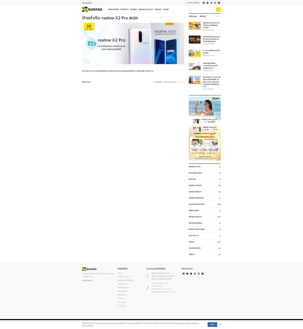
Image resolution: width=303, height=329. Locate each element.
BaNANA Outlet (145, 9)
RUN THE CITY (193, 236)
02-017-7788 (171, 292)
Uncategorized (195, 248)
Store (166, 9)
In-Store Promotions (124, 277)
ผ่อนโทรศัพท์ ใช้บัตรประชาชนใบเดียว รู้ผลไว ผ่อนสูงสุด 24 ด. (210, 65)
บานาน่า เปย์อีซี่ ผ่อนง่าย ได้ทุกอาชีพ (211, 51)
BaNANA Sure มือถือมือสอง (126, 280)
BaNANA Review (122, 291)
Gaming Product (195, 192)
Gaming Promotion (196, 198)
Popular (193, 16)
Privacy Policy (122, 306)
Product (124, 9)
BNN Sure (192, 179)
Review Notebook (195, 223)
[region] (205, 128)
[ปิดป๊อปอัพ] (220, 324)
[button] (205, 128)
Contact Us (121, 299)
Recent (203, 16)
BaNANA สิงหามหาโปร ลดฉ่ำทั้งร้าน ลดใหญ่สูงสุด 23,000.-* (211, 25)
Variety (192, 254)
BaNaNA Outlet (195, 167)
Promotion (113, 9)
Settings (91, 326)
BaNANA (158, 82)
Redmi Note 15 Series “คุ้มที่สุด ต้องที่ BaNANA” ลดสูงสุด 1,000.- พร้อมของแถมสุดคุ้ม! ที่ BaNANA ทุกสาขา (212, 82)
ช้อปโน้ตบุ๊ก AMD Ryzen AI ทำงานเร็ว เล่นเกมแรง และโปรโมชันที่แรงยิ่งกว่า (211, 39)
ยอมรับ (212, 324)
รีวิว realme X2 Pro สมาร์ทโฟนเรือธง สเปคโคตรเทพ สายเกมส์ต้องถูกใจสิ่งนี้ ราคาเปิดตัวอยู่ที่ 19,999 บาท (118, 71)
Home (119, 273)
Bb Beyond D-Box (195, 173)
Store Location (122, 302)
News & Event (194, 210)
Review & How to (170, 82)
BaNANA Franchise (123, 288)
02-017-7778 (167, 289)
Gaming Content (195, 185)
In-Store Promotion (196, 204)
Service (158, 9)
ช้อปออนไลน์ (87, 3)
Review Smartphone (196, 229)
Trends (191, 242)
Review (133, 9)
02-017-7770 (163, 283)
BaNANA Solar (122, 295)
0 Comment (181, 82)
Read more (86, 81)
